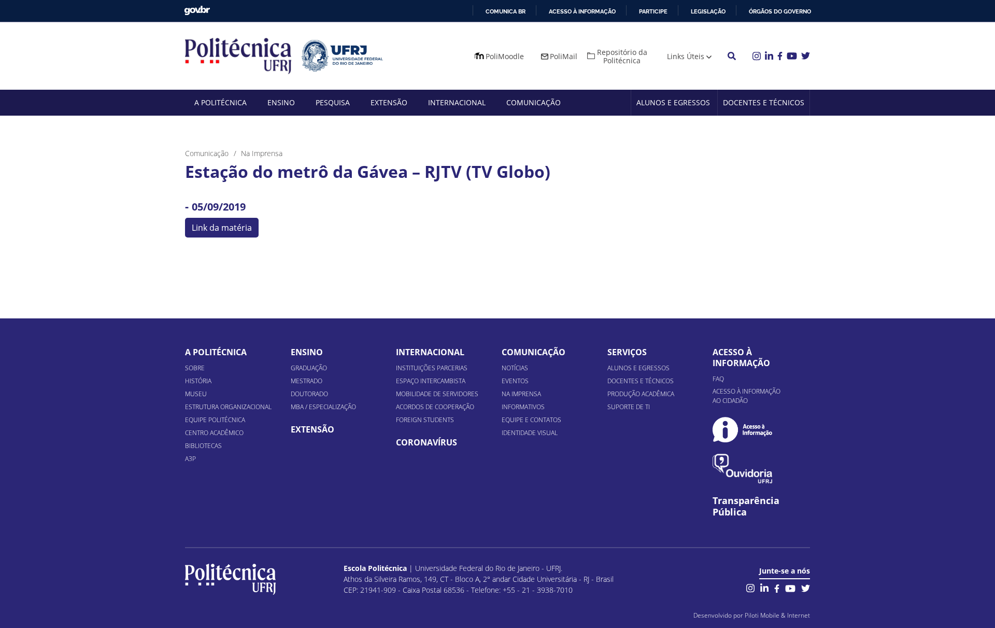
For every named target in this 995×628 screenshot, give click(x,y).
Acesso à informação (582, 11)
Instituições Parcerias (431, 368)
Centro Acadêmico (214, 432)
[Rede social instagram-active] (750, 587)
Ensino (281, 102)
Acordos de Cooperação (435, 406)
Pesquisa (333, 102)
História (198, 380)
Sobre (195, 368)
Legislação (708, 11)
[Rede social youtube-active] (790, 587)
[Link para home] (230, 579)
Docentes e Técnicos (763, 102)
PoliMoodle (505, 56)
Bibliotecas (203, 445)
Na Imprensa (521, 393)
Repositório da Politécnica (622, 56)
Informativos (523, 406)
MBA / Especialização (323, 406)
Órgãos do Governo (780, 11)
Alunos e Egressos (673, 102)
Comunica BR (505, 11)
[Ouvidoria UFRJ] (742, 468)
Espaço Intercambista (430, 380)
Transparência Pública (746, 507)
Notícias (515, 368)
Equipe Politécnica (215, 419)
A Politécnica (220, 102)
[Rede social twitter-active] (805, 587)
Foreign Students (425, 419)
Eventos (515, 380)
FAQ (718, 378)
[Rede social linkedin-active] (764, 587)
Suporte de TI (628, 406)
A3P (190, 458)
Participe (653, 11)
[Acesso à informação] (742, 429)
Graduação (309, 368)
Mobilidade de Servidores (437, 393)
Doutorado (309, 393)
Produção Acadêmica (640, 393)
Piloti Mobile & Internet (777, 615)
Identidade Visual (530, 432)
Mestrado (306, 380)
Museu (196, 393)
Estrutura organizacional (228, 406)
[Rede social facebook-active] (776, 587)
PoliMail (563, 56)
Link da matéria (222, 227)
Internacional (457, 102)
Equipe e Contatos (531, 419)
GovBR (197, 11)
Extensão (389, 102)
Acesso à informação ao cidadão (746, 396)
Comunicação (533, 102)
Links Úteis (685, 56)
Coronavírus (426, 442)
